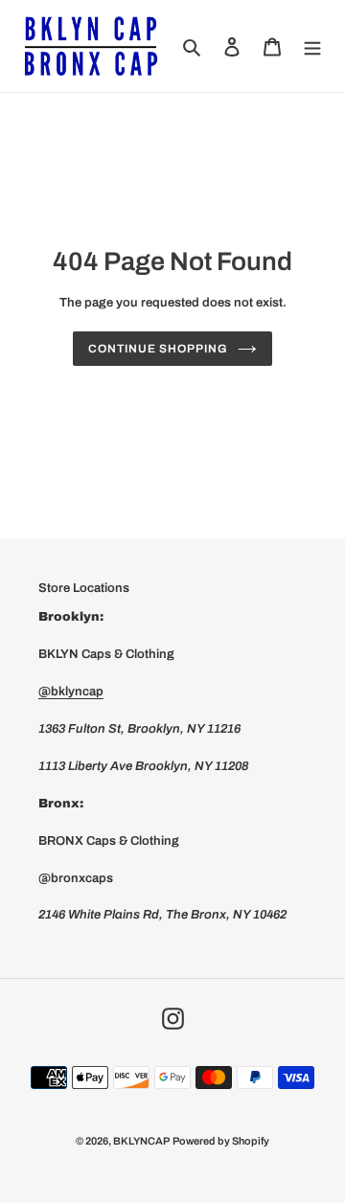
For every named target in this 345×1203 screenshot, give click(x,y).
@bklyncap (71, 691)
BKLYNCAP (141, 1140)
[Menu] (312, 45)
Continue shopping (157, 348)
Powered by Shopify (220, 1140)
